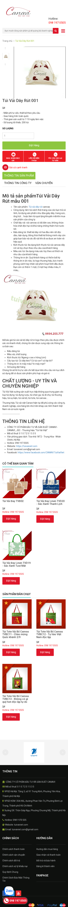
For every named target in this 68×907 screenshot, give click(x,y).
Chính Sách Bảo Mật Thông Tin (15, 879)
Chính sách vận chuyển (13, 855)
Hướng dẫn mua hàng (47, 849)
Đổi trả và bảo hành (46, 860)
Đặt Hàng (34, 145)
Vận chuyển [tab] (44, 183)
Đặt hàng (11, 518)
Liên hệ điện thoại (34, 159)
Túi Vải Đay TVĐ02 (13, 501)
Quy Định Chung (10, 872)
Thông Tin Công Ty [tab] (17, 183)
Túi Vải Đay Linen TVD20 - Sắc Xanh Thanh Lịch (50, 502)
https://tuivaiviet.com (26, 446)
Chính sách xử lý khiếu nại (15, 866)
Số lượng (7, 128)
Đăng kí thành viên (45, 866)
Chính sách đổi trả (11, 860)
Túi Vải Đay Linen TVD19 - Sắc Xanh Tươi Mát (16, 564)
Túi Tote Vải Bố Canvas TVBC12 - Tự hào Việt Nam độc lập (49, 634)
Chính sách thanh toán (13, 849)
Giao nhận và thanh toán (48, 855)
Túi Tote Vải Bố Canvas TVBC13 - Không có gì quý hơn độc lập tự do (15, 699)
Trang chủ (7, 41)
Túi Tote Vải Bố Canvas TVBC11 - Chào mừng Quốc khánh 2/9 (15, 634)
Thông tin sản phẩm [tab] (19, 175)
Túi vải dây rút (35, 207)
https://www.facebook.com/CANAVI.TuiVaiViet (41, 452)
